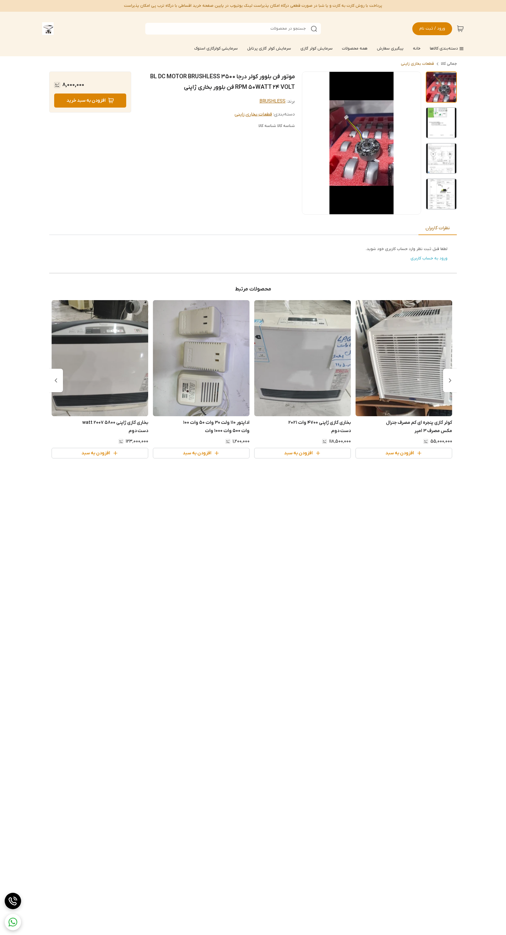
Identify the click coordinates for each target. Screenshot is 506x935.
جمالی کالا (449, 64)
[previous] (450, 380)
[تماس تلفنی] (13, 901)
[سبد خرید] (460, 28)
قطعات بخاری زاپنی (417, 64)
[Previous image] (310, 143)
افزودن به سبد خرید (86, 100)
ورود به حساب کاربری (429, 258)
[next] (56, 380)
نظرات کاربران (437, 228)
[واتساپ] (13, 922)
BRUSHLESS (272, 101)
